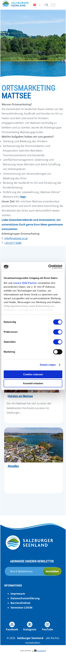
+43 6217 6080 (12, 243)
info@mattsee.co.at (16, 238)
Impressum (18, 593)
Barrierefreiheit (20, 603)
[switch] (57, 331)
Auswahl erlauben (33, 383)
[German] (37, 4)
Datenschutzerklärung (25, 598)
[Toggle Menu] (53, 4)
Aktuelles (13, 466)
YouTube (47, 629)
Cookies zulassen (33, 374)
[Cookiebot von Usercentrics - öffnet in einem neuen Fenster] (48, 267)
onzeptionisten (39, 651)
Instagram (29, 629)
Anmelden (52, 571)
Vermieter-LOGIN (21, 607)
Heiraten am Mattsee (20, 396)
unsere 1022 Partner (25, 283)
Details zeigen (48, 364)
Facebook (12, 629)
